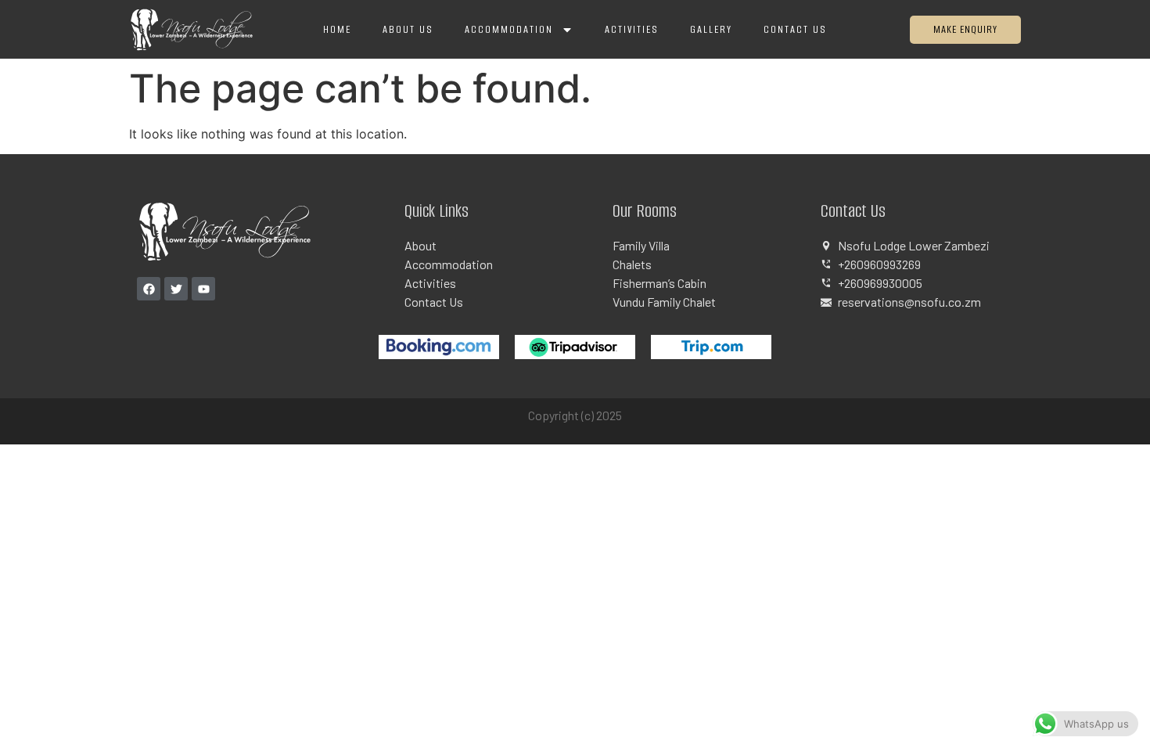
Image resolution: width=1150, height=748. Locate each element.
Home (337, 29)
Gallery (711, 29)
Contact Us (795, 29)
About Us (408, 29)
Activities (632, 29)
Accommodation (509, 29)
